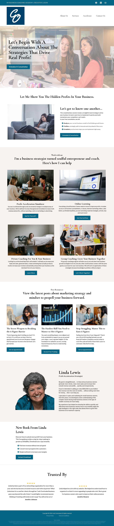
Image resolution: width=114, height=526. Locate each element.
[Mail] (105, 2)
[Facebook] (96, 2)
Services (75, 16)
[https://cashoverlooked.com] (15, 16)
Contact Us (100, 16)
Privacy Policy (50, 515)
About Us (64, 16)
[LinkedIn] (101, 2)
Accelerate (87, 16)
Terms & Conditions (64, 515)
